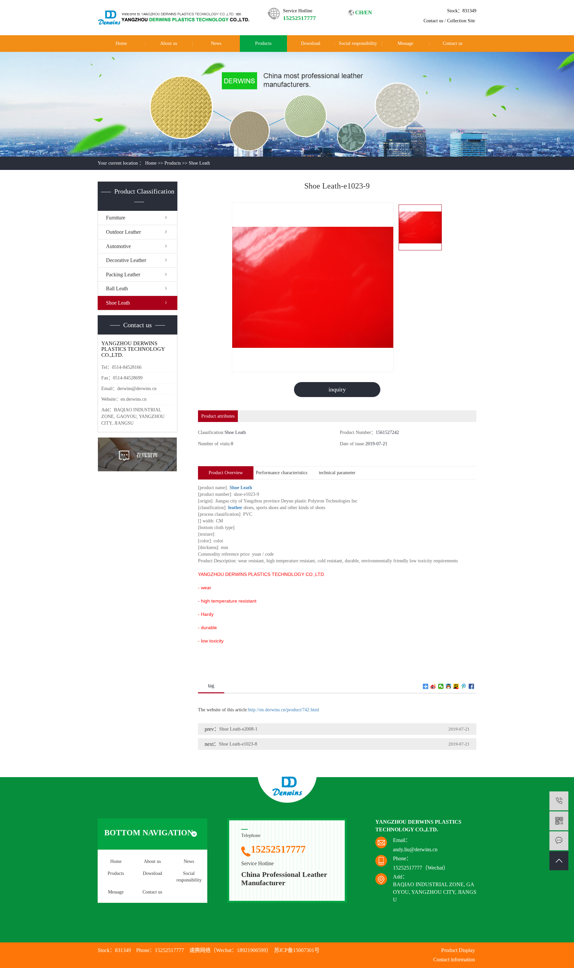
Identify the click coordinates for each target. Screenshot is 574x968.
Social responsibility (358, 43)
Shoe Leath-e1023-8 (238, 744)
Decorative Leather (126, 260)
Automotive (118, 246)
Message (405, 43)
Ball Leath (117, 288)
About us (168, 43)
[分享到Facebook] (471, 686)
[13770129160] (558, 800)
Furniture (115, 217)
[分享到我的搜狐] (456, 686)
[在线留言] (558, 840)
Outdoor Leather (123, 232)
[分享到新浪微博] (433, 686)
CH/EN (363, 12)
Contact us (433, 20)
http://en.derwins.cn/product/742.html (283, 709)
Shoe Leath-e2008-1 (238, 729)
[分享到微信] (441, 686)
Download (310, 43)
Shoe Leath (199, 163)
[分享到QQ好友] (448, 686)
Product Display (458, 950)
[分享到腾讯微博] (464, 686)
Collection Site (461, 20)
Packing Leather (123, 274)
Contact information (454, 959)
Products (263, 43)
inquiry (337, 389)
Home (121, 43)
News (216, 43)
